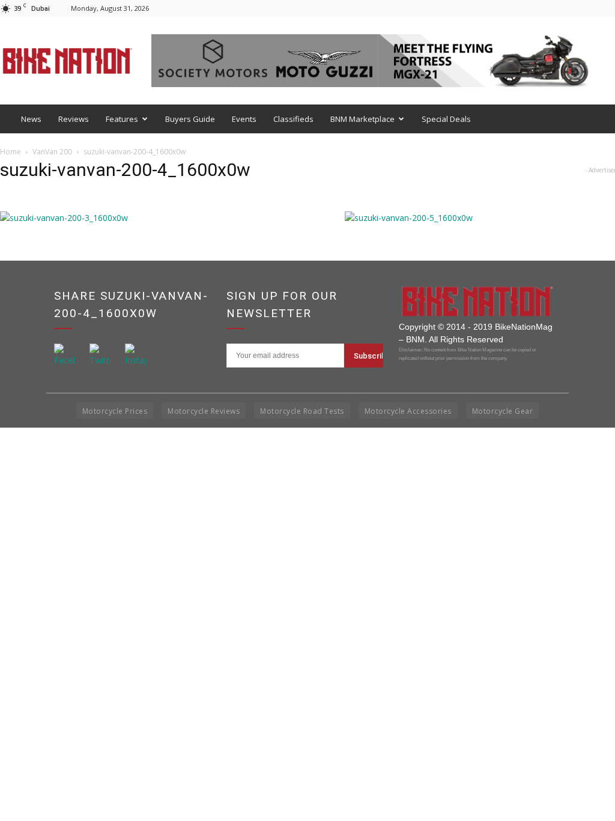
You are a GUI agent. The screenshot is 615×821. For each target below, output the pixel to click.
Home (10, 152)
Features (122, 119)
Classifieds (293, 119)
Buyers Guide (190, 119)
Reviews (73, 119)
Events (244, 119)
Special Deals (446, 119)
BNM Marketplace (362, 119)
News (31, 119)
